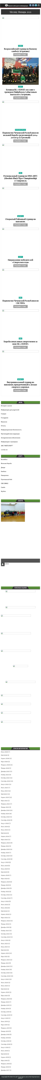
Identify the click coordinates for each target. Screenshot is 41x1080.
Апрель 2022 (5, 914)
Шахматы (20, 216)
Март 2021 (4, 956)
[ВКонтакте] (33, 5)
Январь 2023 (5, 885)
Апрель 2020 (5, 992)
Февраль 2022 (5, 921)
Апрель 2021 (5, 953)
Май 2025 (4, 794)
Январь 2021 (5, 963)
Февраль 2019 (5, 1028)
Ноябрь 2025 (5, 774)
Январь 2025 (5, 807)
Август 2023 (5, 862)
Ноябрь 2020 (5, 969)
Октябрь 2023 (5, 856)
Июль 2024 (4, 826)
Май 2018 (4, 1054)
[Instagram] (30, 5)
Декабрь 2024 (5, 810)
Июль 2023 (4, 865)
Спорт (20, 86)
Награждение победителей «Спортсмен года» (20, 261)
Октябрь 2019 (5, 1012)
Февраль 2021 (5, 960)
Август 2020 (5, 979)
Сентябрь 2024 (5, 820)
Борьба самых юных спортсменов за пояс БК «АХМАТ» (20, 342)
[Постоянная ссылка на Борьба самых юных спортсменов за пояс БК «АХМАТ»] (20, 323)
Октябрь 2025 (5, 778)
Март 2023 (4, 878)
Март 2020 (4, 995)
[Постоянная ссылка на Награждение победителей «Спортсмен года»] (20, 241)
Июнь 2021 (4, 947)
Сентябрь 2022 (5, 898)
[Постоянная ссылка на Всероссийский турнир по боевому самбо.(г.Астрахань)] (20, 30)
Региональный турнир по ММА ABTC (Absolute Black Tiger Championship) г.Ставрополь (20, 178)
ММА (20, 173)
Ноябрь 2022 (5, 891)
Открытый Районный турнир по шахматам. (20, 220)
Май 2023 (4, 872)
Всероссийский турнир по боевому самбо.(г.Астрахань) (20, 49)
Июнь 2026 (4, 752)
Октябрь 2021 (5, 934)
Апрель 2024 (5, 836)
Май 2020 (4, 989)
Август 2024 (5, 823)
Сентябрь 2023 (5, 859)
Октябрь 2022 (5, 895)
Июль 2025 (4, 787)
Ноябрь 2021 (5, 930)
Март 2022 (4, 917)
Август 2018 (4, 1047)
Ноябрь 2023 (5, 852)
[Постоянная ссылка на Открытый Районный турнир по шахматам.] (20, 200)
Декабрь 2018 (5, 1034)
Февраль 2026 (5, 765)
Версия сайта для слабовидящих (18, 6)
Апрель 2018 (5, 1057)
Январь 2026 (5, 768)
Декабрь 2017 (5, 1070)
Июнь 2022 (4, 908)
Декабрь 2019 (5, 1005)
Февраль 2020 (5, 999)
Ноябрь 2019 (5, 1008)
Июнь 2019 (4, 1021)
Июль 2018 (4, 1050)
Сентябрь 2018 (5, 1044)
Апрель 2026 (5, 758)
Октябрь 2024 (5, 817)
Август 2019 (4, 1018)
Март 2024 (4, 839)
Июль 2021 (4, 943)
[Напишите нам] (36, 5)
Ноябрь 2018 (5, 1038)
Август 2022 (5, 901)
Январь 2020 (5, 1002)
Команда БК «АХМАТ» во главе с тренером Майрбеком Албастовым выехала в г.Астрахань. (20, 92)
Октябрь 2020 (5, 973)
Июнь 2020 (4, 986)
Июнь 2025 (4, 791)
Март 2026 (4, 761)
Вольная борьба (20, 130)
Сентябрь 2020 (5, 976)
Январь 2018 (5, 1067)
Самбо (20, 46)
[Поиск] (39, 5)
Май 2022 (4, 911)
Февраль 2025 (5, 804)
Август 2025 (5, 784)
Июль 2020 (4, 982)
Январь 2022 (5, 924)
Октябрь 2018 (5, 1041)
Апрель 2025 (5, 797)
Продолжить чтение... (20, 55)
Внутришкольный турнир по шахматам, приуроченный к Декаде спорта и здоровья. (20, 384)
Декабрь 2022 (5, 888)
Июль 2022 (4, 904)
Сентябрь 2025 (5, 781)
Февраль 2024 (5, 843)
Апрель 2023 (5, 875)
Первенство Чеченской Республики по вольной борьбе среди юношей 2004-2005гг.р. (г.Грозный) (20, 135)
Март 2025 (4, 800)
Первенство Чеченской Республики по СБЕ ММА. (20, 301)
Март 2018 (4, 1060)
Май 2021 (4, 950)
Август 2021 (4, 940)
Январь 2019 (5, 1031)
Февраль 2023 (5, 882)
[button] (2, 564)
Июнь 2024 (4, 830)
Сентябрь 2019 (5, 1015)
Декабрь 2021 (5, 927)
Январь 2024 (5, 846)
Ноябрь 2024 (5, 813)
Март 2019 (4, 1025)
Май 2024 (4, 833)
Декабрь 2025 (5, 771)
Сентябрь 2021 (5, 937)
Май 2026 (4, 755)
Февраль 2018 (5, 1063)
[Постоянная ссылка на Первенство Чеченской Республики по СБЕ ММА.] (20, 282)
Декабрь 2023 (5, 849)
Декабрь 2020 (5, 966)
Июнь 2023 (4, 869)
